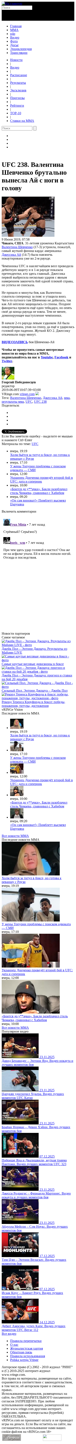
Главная (16, 26)
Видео (14, 37)
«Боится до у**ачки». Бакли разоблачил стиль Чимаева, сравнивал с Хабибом (38, 491)
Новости (16, 60)
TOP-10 (15, 113)
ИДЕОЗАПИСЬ (16, 342)
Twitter (7, 361)
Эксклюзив (18, 90)
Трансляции (18, 52)
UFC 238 (40, 401)
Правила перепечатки (26, 1341)
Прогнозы (17, 98)
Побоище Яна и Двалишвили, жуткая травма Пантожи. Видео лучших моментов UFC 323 (34, 1162)
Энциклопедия (21, 49)
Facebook (61, 357)
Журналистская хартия (26, 1348)
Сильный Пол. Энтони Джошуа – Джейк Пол (35, 690)
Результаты (18, 82)
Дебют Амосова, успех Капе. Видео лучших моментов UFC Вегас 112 (33, 1328)
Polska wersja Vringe (24, 1360)
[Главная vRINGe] (12, 3)
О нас (14, 1344)
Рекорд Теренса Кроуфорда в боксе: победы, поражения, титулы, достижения (33, 704)
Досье (14, 45)
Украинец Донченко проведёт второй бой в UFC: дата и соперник (41, 479)
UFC (29, 401)
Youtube (47, 357)
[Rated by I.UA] (52, 1439)
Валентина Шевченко (17, 247)
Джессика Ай (11, 254)
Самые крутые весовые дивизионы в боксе (33, 664)
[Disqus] (38, 570)
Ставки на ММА (22, 120)
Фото (14, 41)
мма (67, 398)
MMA (14, 30)
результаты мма (13, 401)
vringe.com (27, 394)
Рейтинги (17, 105)
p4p (12, 33)
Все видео (9, 1333)
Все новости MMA (15, 836)
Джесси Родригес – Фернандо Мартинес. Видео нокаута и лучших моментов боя (36, 1195)
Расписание (18, 75)
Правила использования (27, 1356)
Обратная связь (21, 1352)
